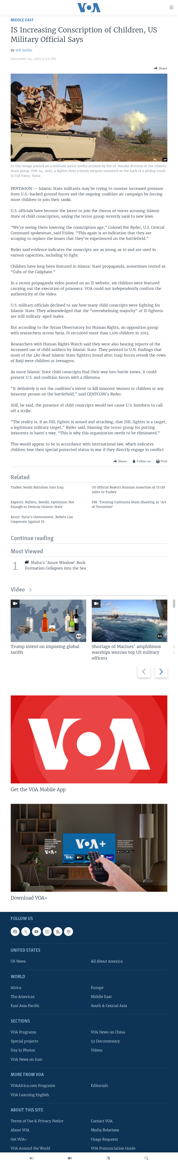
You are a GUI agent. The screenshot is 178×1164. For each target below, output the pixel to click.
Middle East (22, 20)
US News (18, 961)
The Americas (23, 997)
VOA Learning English (30, 1095)
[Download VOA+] (89, 848)
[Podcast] (68, 931)
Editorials (99, 1086)
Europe (97, 988)
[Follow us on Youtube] (36, 931)
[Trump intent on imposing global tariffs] (48, 621)
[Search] (146, 1158)
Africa (16, 988)
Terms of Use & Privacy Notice (37, 1121)
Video (18, 590)
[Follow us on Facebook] (15, 931)
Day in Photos (23, 1050)
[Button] (160, 68)
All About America (107, 961)
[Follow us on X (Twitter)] (25, 931)
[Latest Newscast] (31, 1158)
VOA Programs (23, 1032)
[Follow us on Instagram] (47, 931)
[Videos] (70, 1158)
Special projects (24, 1041)
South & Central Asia (109, 1006)
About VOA (20, 1130)
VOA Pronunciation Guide (113, 1148)
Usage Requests (104, 1139)
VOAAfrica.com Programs (33, 1086)
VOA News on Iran (26, 1059)
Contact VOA (102, 1121)
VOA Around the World (30, 1148)
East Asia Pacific (25, 1006)
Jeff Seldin (24, 50)
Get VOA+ (19, 1139)
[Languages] (108, 1158)
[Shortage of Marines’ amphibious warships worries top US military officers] (129, 621)
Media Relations (105, 1130)
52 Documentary (105, 1041)
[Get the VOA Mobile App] (89, 739)
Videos (96, 1050)
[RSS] (57, 931)
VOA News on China (108, 1032)
